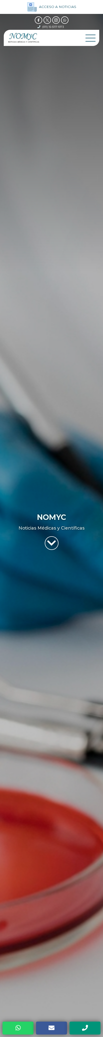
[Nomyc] (24, 37)
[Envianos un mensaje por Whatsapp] (64, 20)
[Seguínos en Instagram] (56, 20)
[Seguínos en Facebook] (38, 20)
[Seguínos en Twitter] (47, 20)
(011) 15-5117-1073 (53, 27)
